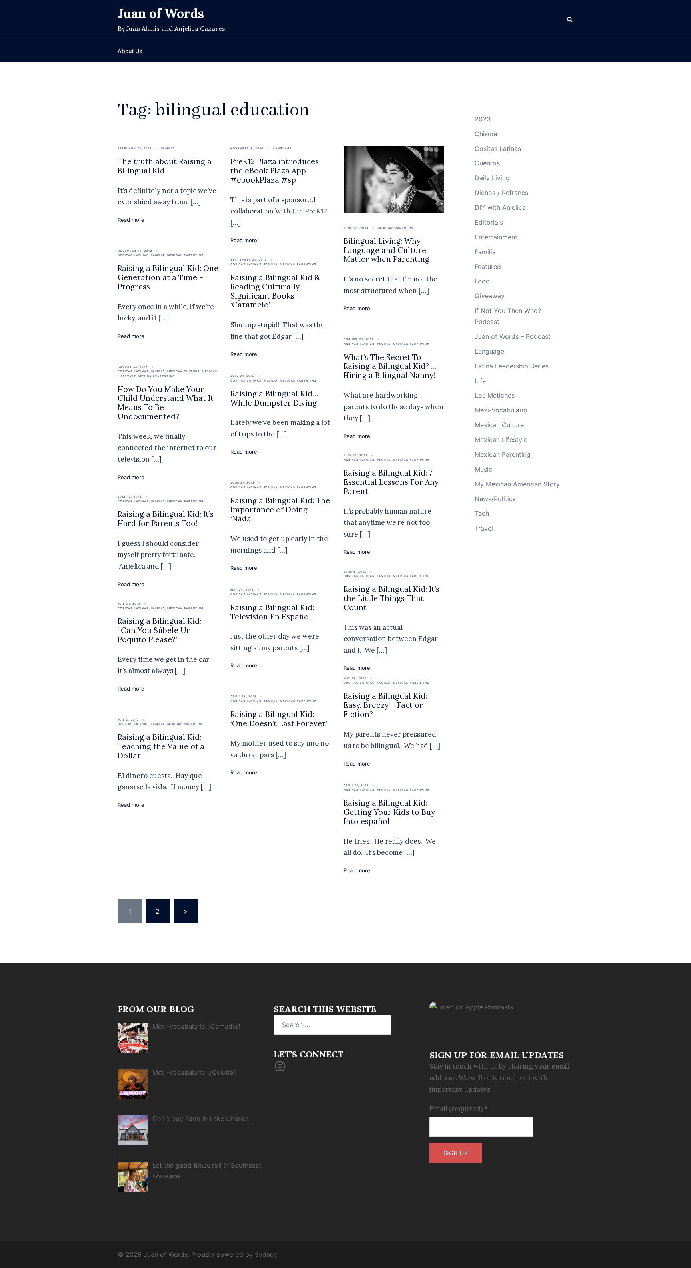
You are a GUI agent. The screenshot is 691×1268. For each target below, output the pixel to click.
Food (482, 281)
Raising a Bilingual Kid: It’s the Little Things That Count (391, 598)
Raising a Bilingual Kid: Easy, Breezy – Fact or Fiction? (385, 705)
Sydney (266, 1254)
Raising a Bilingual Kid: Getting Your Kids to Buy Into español (389, 812)
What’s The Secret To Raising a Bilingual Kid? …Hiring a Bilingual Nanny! (390, 366)
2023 (483, 119)
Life (480, 381)
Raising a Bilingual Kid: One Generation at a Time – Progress (168, 277)
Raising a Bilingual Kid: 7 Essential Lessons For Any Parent (391, 482)
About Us (130, 51)
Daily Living (492, 178)
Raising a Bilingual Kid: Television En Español (272, 612)
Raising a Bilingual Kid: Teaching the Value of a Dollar (161, 746)
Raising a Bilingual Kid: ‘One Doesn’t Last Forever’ (278, 718)
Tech (482, 513)
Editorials (489, 222)
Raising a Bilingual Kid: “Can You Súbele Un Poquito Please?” (159, 630)
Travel (484, 528)
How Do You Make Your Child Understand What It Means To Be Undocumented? (166, 402)
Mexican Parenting (396, 228)
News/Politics (495, 499)
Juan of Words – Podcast (513, 336)
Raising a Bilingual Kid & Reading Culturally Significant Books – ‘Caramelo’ (275, 291)
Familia (168, 148)
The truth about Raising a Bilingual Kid (165, 166)
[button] (570, 20)
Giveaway (490, 296)
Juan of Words (161, 13)
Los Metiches (495, 395)
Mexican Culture (183, 371)
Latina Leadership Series (512, 366)
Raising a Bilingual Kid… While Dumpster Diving (274, 398)
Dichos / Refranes (501, 193)
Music (483, 469)
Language (282, 148)
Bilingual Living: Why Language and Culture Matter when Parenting (386, 250)
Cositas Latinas (133, 255)
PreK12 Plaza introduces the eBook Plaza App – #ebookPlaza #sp (274, 171)
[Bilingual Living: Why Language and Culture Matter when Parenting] (394, 179)
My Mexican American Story (517, 484)
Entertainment (496, 237)
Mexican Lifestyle (501, 440)
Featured (488, 267)
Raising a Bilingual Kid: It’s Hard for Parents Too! (166, 518)
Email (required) (458, 1108)
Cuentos (487, 163)
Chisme (486, 134)
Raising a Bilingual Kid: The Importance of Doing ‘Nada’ (280, 510)
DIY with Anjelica (500, 207)
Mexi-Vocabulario (501, 410)
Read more (131, 220)
